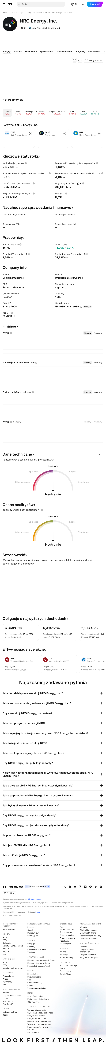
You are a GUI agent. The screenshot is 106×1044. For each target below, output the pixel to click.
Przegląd (31, 944)
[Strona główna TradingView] (10, 4)
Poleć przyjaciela (67, 935)
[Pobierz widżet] (80, 60)
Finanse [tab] (18, 51)
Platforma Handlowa (88, 938)
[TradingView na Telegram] (90, 887)
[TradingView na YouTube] (75, 887)
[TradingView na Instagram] (80, 887)
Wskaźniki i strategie (68, 965)
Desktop (6, 1015)
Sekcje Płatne (65, 974)
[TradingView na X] (64, 887)
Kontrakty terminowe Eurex (38, 963)
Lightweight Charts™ (88, 933)
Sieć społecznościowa (67, 928)
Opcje (5, 998)
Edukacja (64, 954)
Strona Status (33, 1032)
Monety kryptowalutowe (13, 946)
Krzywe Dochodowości (12, 995)
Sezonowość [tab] (94, 51)
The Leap (31, 952)
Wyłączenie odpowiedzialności (40, 1013)
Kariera (30, 985)
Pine (4, 954)
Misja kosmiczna (34, 977)
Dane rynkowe (33, 933)
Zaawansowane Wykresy (90, 936)
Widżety (83, 927)
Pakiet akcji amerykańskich (38, 966)
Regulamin (64, 941)
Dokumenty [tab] (31, 51)
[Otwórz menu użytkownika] (83, 4)
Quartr (37, 912)
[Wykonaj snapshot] (74, 60)
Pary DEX (6, 951)
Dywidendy (7, 982)
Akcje (5, 937)
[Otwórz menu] (3, 4)
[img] (59, 28)
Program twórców (67, 938)
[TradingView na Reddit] (101, 887)
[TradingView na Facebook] (70, 887)
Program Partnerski (88, 954)
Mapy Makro (8, 1001)
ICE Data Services (34, 899)
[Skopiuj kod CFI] (14, 316)
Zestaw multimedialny (36, 988)
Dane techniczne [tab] (64, 51)
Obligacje (7, 943)
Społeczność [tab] (46, 51)
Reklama (83, 946)
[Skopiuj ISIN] (81, 307)
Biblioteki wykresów (88, 930)
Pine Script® (8, 1004)
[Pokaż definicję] (26, 163)
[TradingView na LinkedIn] (85, 887)
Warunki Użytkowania (36, 1010)
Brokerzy (31, 946)
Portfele (6, 992)
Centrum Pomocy (34, 982)
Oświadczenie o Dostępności (39, 1021)
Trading (63, 952)
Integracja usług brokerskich (87, 950)
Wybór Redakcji (66, 957)
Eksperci (63, 968)
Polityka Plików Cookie (36, 1018)
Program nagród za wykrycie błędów (39, 1028)
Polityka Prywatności (36, 1016)
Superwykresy (9, 929)
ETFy (5, 940)
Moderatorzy (65, 944)
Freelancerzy (65, 971)
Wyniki (5, 979)
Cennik (30, 930)
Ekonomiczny (8, 976)
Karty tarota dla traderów (38, 999)
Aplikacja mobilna (10, 1012)
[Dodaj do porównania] (30, 133)
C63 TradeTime (33, 1002)
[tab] (87, 333)
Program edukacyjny (89, 957)
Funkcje (30, 927)
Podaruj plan (32, 936)
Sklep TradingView (35, 996)
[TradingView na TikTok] (95, 887)
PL (76, 4)
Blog (29, 980)
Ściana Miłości (66, 932)
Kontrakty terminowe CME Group (41, 960)
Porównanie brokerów (36, 949)
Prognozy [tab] (80, 51)
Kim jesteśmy (33, 974)
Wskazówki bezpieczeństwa (39, 1024)
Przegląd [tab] (7, 51)
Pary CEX (6, 949)
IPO (4, 984)
